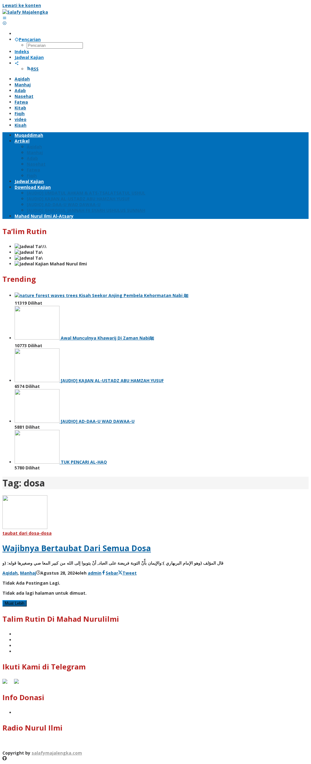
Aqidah (10, 573)
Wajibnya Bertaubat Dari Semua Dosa (76, 548)
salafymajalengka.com (57, 753)
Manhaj (28, 573)
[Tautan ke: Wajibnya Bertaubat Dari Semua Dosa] (24, 527)
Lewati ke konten (21, 5)
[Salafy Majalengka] (25, 12)
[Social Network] (17, 63)
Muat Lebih (14, 603)
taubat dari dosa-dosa (27, 533)
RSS (35, 69)
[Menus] (4, 18)
